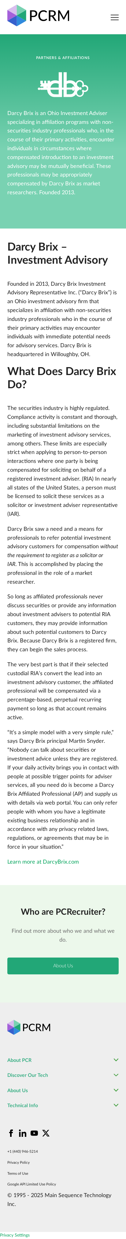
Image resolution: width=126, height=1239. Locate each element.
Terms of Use (17, 1173)
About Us (63, 965)
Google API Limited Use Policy (31, 1184)
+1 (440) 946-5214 (22, 1151)
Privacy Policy (18, 1162)
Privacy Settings (15, 1235)
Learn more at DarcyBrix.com (43, 862)
